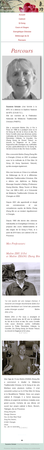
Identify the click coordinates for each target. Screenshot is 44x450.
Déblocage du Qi (22, 36)
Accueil (22, 15)
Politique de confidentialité (31, 448)
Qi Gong (22, 23)
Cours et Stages (22, 27)
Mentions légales (16, 448)
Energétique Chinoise (22, 32)
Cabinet (22, 19)
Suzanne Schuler (10, 444)
